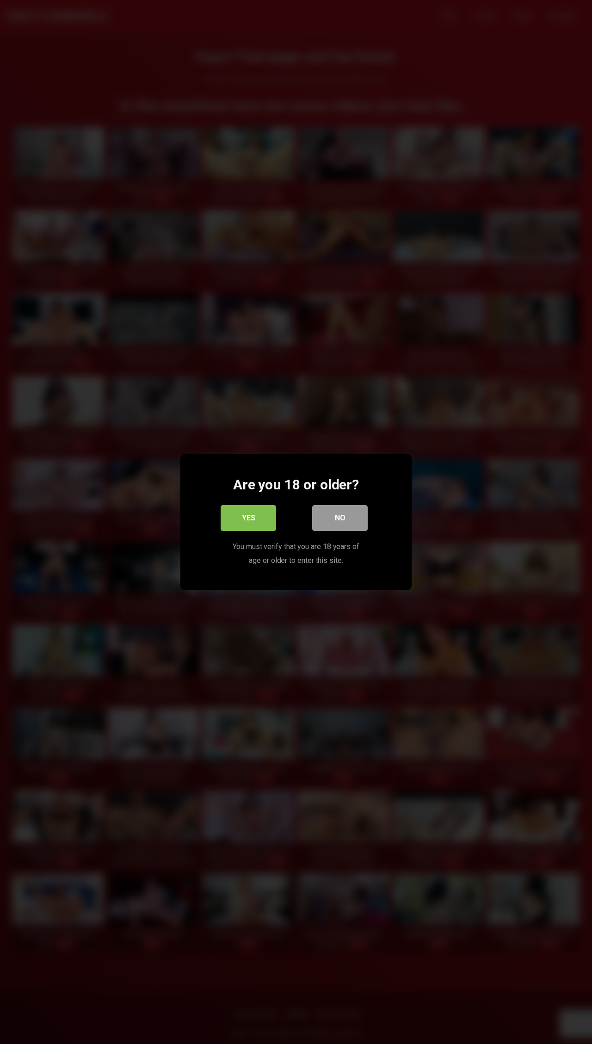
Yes (248, 517)
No (340, 517)
